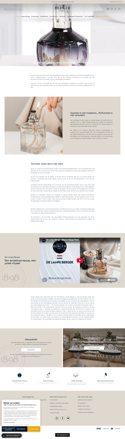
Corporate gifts (54, 412)
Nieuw (18, 16)
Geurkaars (62, 16)
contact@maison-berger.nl (105, 383)
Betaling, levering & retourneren (59, 403)
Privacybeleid (82, 403)
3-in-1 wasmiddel (89, 16)
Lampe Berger (25, 16)
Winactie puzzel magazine (86, 412)
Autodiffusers (54, 16)
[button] (14, 9)
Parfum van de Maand (102, 16)
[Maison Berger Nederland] (62, 9)
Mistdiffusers (44, 16)
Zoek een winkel (94, 348)
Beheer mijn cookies (84, 406)
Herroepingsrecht (62, 435)
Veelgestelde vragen (56, 406)
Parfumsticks (35, 16)
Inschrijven (31, 349)
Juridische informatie (84, 409)
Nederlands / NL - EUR (115, 1)
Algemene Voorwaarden (85, 400)
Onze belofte (54, 400)
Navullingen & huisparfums (75, 16)
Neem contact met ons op (58, 409)
